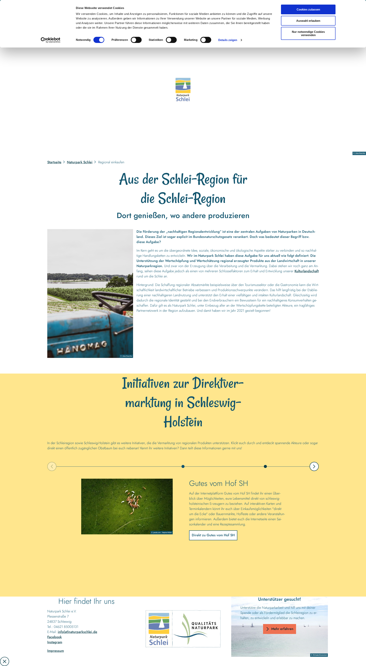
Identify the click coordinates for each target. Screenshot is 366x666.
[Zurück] (51, 466)
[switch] (136, 40)
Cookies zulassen (308, 9)
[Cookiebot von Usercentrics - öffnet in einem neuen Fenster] (50, 40)
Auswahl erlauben (308, 20)
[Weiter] (314, 466)
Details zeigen (227, 40)
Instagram (54, 642)
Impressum (55, 650)
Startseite (54, 162)
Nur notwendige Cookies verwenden (308, 33)
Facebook (54, 637)
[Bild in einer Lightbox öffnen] (90, 293)
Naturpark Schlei (79, 162)
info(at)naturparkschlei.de (77, 631)
